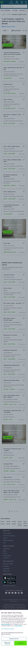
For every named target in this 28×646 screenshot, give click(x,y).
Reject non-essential (7, 643)
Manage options (14, 638)
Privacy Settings (5, 624)
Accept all (20, 643)
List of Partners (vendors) (7, 628)
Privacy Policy (18, 625)
